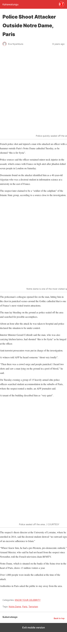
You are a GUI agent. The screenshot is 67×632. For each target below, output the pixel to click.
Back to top (59, 618)
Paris (24, 606)
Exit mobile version (33, 627)
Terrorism (33, 606)
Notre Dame (15, 606)
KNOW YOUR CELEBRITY (28, 600)
